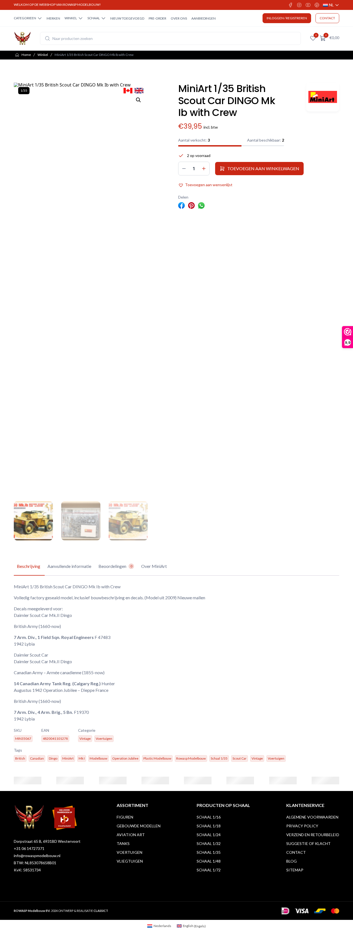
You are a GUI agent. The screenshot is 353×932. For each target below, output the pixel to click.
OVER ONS (179, 18)
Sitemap (294, 870)
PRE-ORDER (157, 18)
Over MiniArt (154, 566)
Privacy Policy (302, 825)
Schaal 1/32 (209, 843)
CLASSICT (100, 910)
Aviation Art (131, 834)
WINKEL (71, 18)
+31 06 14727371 (29, 848)
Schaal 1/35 (209, 852)
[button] (138, 100)
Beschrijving (28, 566)
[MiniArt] (322, 97)
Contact (296, 852)
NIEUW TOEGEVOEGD (127, 18)
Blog (291, 861)
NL (331, 5)
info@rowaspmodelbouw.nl (37, 855)
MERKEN (53, 18)
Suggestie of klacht (308, 843)
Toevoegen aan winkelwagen (263, 168)
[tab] (28, 566)
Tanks (123, 843)
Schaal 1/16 (209, 817)
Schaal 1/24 (209, 834)
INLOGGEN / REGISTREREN (287, 18)
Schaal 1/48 (209, 861)
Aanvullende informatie (69, 566)
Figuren (125, 817)
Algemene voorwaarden (312, 817)
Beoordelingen (115, 566)
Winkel (43, 55)
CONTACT (327, 18)
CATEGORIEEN (25, 18)
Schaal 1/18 (209, 825)
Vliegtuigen (130, 861)
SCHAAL (93, 18)
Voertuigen (129, 852)
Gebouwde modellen (139, 825)
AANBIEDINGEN (203, 18)
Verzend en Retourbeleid (312, 834)
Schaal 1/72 (209, 870)
